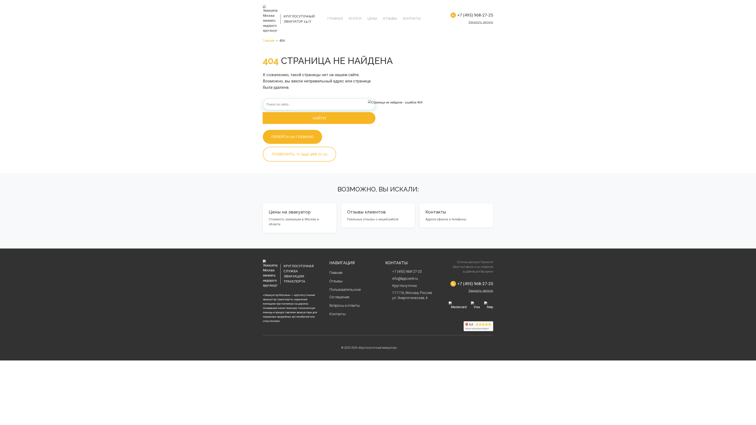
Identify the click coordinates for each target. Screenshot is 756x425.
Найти (319, 118)
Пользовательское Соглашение (345, 293)
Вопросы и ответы (344, 305)
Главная (335, 18)
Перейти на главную (292, 137)
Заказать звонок (480, 22)
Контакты (412, 18)
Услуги (354, 18)
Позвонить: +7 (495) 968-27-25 (299, 154)
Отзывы (390, 18)
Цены (372, 18)
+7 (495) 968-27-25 (475, 15)
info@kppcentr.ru (405, 278)
